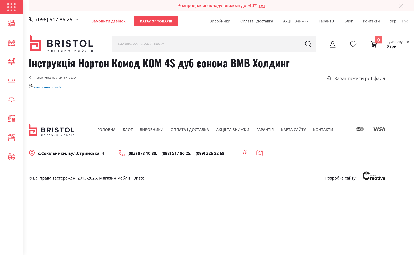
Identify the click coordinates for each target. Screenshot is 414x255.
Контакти (371, 21)
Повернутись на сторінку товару (55, 77)
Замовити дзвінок (108, 21)
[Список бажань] (353, 44)
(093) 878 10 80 (141, 153)
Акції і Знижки (296, 21)
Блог (348, 21)
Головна (106, 129)
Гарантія (326, 21)
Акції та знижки (232, 129)
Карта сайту (293, 129)
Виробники (219, 21)
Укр (393, 21)
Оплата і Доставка (256, 21)
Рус (405, 21)
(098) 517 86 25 (54, 19)
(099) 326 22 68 (210, 153)
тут (262, 5)
